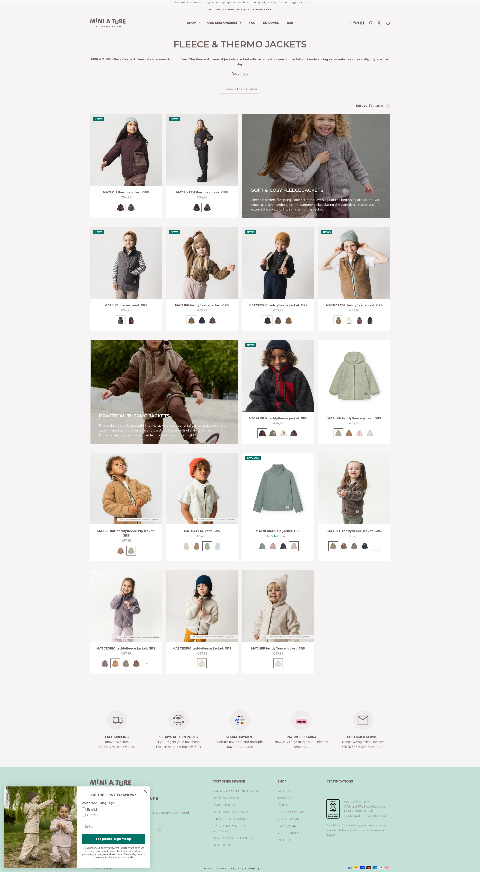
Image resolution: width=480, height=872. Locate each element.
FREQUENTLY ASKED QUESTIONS (229, 828)
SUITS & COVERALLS (293, 812)
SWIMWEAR (287, 826)
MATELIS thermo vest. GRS (125, 305)
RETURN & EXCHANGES (231, 812)
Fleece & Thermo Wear (240, 89)
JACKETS (284, 798)
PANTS (283, 805)
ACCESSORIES (288, 833)
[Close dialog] (145, 791)
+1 (375, 546)
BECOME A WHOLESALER (232, 838)
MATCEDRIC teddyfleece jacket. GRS (278, 305)
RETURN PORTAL (226, 798)
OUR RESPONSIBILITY (224, 22)
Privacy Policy (235, 868)
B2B (290, 22)
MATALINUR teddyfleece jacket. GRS (278, 418)
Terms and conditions (214, 868)
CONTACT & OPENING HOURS (236, 791)
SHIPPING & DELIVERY (230, 819)
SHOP (191, 22)
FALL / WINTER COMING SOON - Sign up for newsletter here (240, 9)
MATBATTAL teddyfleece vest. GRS (354, 305)
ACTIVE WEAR (288, 819)
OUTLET (284, 791)
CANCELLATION (225, 805)
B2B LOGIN (221, 845)
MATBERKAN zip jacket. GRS (278, 531)
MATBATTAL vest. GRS (202, 531)
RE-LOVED (271, 22)
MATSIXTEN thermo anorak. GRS (202, 192)
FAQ (252, 22)
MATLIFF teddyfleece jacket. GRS (202, 305)
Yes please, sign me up (113, 839)
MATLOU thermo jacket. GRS (126, 192)
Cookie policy (252, 868)
